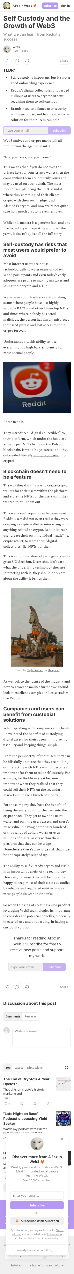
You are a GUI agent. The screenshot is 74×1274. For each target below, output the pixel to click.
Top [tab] (8, 1067)
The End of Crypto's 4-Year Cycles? (26, 1081)
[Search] (66, 1068)
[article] (37, 1091)
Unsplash (53, 670)
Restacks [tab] (30, 1016)
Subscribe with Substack (40, 1221)
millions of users (46, 455)
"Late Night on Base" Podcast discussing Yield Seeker (25, 1119)
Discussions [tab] (35, 1067)
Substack (16, 1265)
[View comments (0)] (17, 61)
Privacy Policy (50, 1238)
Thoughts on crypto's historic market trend (23, 1091)
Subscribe (50, 6)
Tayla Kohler (35, 670)
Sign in (65, 6)
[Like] (7, 61)
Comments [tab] (13, 1016)
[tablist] (21, 1016)
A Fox (16, 47)
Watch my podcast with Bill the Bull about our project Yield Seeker (25, 1131)
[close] (62, 1139)
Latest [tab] (19, 1067)
